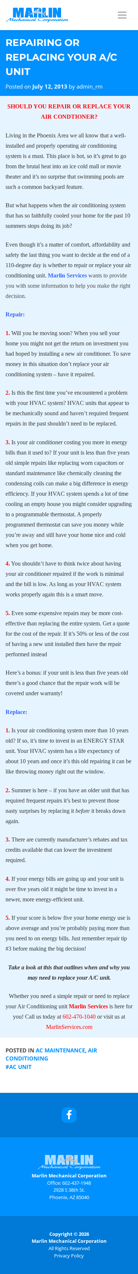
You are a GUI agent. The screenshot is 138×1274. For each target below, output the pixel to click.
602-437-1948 (76, 1183)
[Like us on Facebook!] (69, 1115)
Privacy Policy (69, 1255)
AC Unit (20, 1066)
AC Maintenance (60, 1050)
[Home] (37, 15)
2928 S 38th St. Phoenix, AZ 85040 (69, 1194)
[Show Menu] (122, 15)
